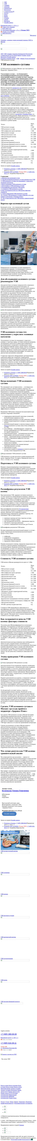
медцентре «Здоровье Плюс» (24, 114)
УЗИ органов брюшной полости (10, 1001)
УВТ (5, 2)
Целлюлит (14, 1090)
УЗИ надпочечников (7, 958)
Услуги (6, 13)
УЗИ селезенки (5, 872)
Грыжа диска (12, 1098)
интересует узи (16, 88)
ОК (32, 1139)
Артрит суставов (6, 1090)
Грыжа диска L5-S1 (14, 1091)
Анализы (6, 7)
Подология (7, 10)
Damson (21, 1125)
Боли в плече (18, 1087)
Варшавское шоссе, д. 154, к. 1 (9, 1037)
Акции (6, 19)
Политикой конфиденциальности (21, 1139)
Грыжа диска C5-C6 (6, 1093)
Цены (5, 15)
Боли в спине (5, 1085)
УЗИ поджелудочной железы (9, 851)
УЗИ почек (4, 980)
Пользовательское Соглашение (23, 1103)
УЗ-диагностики (24, 509)
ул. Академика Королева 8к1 (9, 1048)
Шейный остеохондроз (7, 1097)
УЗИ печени (4, 894)
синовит (20, 449)
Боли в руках (10, 1087)
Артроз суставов (15, 1088)
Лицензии (22, 1102)
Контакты (7, 21)
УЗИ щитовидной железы (8, 937)
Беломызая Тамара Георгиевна (15, 790)
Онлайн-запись (8, 22)
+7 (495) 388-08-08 (21, 169)
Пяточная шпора (5, 1088)
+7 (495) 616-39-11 (8, 1043)
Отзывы (6, 18)
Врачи (6, 16)
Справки (6, 5)
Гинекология (8, 8)
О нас (7, 1102)
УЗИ (5, 3)
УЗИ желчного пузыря (7, 915)
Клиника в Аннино (10, 169)
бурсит (7, 425)
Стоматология (8, 11)
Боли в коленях (13, 1085)
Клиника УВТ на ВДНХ (11, 172)
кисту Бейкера (5, 95)
